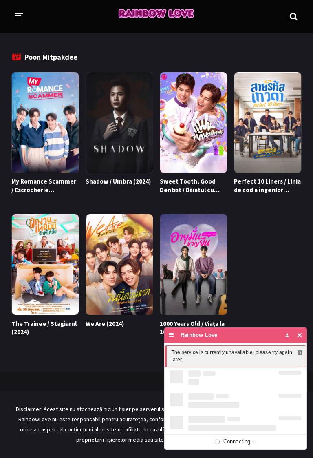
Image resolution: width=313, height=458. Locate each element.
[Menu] (171, 335)
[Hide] (300, 335)
